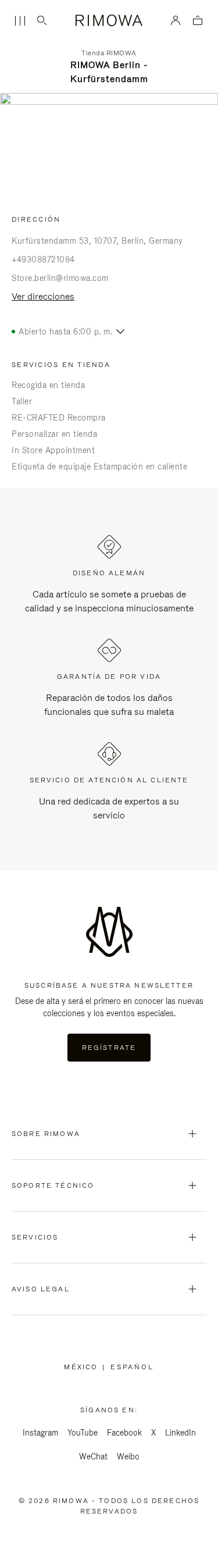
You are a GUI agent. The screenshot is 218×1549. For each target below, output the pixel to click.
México (83, 1367)
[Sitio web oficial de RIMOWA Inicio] (109, 20)
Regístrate (109, 1047)
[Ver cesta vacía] (197, 21)
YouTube (82, 1432)
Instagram (40, 1432)
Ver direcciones (43, 296)
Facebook (124, 1432)
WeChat (93, 1456)
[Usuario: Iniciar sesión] (176, 20)
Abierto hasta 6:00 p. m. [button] (65, 331)
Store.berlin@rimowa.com (60, 278)
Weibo (128, 1456)
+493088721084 (43, 259)
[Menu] (20, 21)
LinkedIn (180, 1432)
